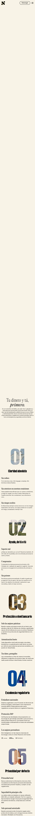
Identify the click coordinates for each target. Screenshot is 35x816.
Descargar (25, 3)
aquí (2, 802)
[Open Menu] (32, 3)
